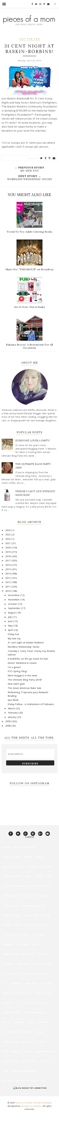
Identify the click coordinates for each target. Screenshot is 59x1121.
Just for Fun (29, 39)
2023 (8, 534)
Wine (5, 1071)
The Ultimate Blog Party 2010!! (25, 679)
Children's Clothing (38, 886)
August (12, 612)
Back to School (12, 857)
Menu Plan (31, 983)
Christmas (9, 896)
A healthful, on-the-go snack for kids (28, 658)
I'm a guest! (14, 667)
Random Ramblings (36, 1012)
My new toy (14, 638)
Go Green (22, 944)
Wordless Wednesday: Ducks (23, 646)
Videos (27, 1051)
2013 (8, 577)
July (10, 616)
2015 (8, 569)
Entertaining (11, 905)
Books (39, 876)
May (10, 625)
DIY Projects (41, 896)
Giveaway (8, 944)
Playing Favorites (34, 1003)
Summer (39, 1032)
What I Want (10, 1061)
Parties (7, 1003)
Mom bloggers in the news (22, 675)
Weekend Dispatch (45, 1051)
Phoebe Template (42, 1102)
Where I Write (29, 1061)
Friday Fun (13, 634)
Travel (43, 1042)
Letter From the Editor (34, 973)
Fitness (7, 925)
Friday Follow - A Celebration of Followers (31, 704)
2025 (8, 530)
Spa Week (13, 699)
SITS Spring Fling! (17, 671)
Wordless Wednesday (24, 1071)
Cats (49, 876)
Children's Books (13, 886)
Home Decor (24, 964)
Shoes (31, 1022)
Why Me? (45, 1061)
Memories (16, 983)
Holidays (8, 964)
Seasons (19, 1022)
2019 (8, 551)
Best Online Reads (13, 866)
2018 (8, 556)
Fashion (46, 915)
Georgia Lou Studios (31, 1106)
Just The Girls (42, 964)
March (12, 708)
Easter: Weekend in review (22, 662)
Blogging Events (12, 876)
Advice (6, 847)
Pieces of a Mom (23, 1102)
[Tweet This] (41, 158)
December (14, 595)
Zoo (42, 1080)
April (11, 629)
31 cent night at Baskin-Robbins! (26, 642)
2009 (8, 721)
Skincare (43, 1022)
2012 (8, 582)
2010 (8, 590)
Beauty (40, 857)
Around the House (24, 847)
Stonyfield (25, 1032)
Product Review (12, 1012)
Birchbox (32, 866)
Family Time (31, 915)
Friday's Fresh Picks (35, 925)
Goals (34, 944)
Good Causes (10, 954)
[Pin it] (50, 158)
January (12, 717)
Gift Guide (38, 935)
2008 (8, 725)
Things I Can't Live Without (19, 1042)
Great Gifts (28, 954)
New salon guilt (16, 683)
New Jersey (47, 983)
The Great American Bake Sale (24, 688)
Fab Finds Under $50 (33, 905)
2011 (8, 586)
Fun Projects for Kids (15, 935)
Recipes (7, 1022)
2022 (8, 538)
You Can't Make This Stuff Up (20, 1080)
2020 (8, 547)
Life (5, 983)
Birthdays (47, 866)
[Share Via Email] (54, 158)
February (13, 712)
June (11, 621)
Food (18, 925)
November (14, 599)
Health (43, 954)
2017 (8, 560)
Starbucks (9, 1032)
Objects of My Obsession (17, 993)
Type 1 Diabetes (11, 1051)
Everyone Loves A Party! (32, 440)
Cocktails (24, 896)
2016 (8, 564)
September (14, 608)
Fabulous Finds (12, 915)
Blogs (29, 876)
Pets (17, 1003)
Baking (28, 857)
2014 (8, 573)
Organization (43, 993)
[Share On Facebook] (45, 158)
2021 (8, 543)
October (13, 603)
